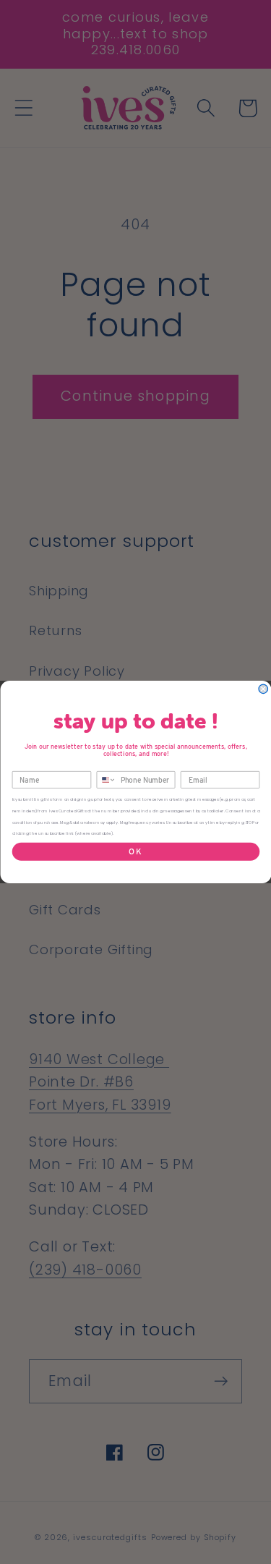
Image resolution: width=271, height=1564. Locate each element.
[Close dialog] (263, 689)
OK (135, 851)
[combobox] (106, 780)
